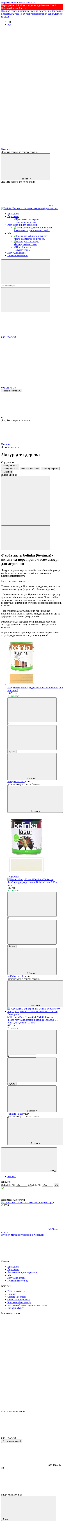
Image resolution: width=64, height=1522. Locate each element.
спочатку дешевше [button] (30, 468)
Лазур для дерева (16, 252)
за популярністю (10, 465)
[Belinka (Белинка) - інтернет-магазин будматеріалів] (16, 1197)
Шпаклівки (13, 213)
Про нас (5, 11)
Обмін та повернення (40, 11)
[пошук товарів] (25, 271)
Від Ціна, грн (8, 1184)
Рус (9, 24)
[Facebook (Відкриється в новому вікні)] (24, 98)
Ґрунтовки (13, 216)
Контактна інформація (19, 1302)
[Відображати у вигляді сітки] (25, 513)
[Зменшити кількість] (32, 709)
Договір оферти (15, 1308)
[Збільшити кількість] (32, 737)
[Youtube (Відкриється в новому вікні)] (24, 122)
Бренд (52, 1170)
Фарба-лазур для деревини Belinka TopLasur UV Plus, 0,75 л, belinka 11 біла (32, 1021)
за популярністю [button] (10, 468)
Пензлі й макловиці (17, 255)
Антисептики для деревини (22, 224)
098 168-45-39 (8, 337)
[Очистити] (25, 299)
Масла (10, 233)
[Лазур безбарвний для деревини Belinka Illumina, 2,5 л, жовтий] (35, 662)
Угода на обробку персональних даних (33, 13)
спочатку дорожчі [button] (50, 468)
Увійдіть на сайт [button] (16, 781)
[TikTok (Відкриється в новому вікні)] (24, 74)
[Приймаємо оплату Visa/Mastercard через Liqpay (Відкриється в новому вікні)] (27, 1202)
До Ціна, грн (34, 1184)
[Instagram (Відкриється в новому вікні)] (24, 51)
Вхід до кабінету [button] (16, 1291)
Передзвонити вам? (11, 391)
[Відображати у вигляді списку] (25, 538)
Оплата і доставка (19, 11)
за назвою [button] (7, 472)
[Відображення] (25, 488)
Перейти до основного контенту (18, 2)
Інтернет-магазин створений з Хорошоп (22, 1234)
